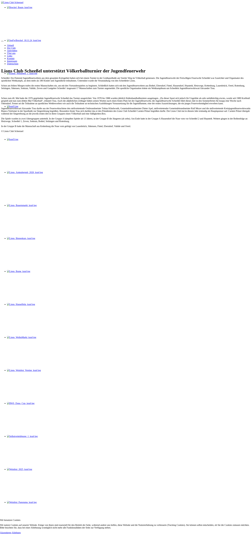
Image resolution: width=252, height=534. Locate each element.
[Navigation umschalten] (2, 41)
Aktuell (10, 45)
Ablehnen (16, 532)
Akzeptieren (5, 532)
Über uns (11, 53)
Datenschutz (12, 63)
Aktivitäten (12, 50)
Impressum (12, 61)
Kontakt (10, 58)
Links (9, 56)
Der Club (11, 48)
